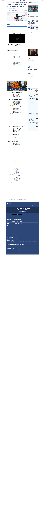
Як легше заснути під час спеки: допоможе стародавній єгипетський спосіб (31, 28)
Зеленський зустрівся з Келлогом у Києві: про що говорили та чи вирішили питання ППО (33, 58)
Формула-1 (21, 221)
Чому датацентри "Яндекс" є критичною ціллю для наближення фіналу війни (32, 95)
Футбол (13, 221)
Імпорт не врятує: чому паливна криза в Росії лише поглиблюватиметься (32, 99)
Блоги (28, 217)
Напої (15, 227)
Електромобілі (16, 225)
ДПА (20, 223)
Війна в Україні (17, 2)
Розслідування (25, 217)
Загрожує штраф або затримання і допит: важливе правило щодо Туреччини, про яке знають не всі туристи (33, 14)
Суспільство (33, 217)
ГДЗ (12, 223)
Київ (12, 219)
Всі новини (37, 217)
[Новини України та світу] (15, 199)
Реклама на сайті (14, 204)
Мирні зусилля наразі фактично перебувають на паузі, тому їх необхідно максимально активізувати (33, 73)
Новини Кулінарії (18, 227)
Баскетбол (15, 221)
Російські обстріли (30, 2)
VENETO (26, 2)
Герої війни (14, 2)
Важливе (29, 4)
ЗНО (21, 223)
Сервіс (20, 225)
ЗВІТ (17, 51)
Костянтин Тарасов (31, 96)
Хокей (17, 221)
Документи (20, 204)
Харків (14, 219)
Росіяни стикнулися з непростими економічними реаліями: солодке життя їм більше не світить (32, 114)
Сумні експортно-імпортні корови (32, 122)
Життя (20, 217)
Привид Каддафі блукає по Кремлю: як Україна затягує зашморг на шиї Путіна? (31, 90)
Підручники (15, 223)
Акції (18, 225)
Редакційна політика (11, 199)
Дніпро (19, 219)
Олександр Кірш (30, 120)
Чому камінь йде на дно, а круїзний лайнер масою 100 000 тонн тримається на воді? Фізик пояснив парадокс (31, 21)
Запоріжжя (16, 219)
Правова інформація (27, 203)
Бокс (19, 221)
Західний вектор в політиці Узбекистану (31, 126)
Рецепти (13, 227)
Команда (19, 203)
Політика (12, 217)
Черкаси (21, 219)
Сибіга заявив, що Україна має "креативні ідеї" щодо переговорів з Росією (33, 70)
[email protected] (14, 249)
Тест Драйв (13, 225)
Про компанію (13, 203)
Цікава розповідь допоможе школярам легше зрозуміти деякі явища (31, 24)
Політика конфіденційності (34, 203)
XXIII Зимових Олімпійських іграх (12, 29)
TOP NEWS (30, 48)
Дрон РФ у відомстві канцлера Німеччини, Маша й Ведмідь (31, 119)
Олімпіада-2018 (20, 199)
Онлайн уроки (17, 223)
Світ (15, 217)
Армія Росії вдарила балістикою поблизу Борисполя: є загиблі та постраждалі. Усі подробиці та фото (32, 64)
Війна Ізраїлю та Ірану (22, 2)
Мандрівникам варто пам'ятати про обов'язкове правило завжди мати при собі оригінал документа (33, 16)
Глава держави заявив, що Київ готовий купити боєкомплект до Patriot (32, 60)
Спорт (17, 199)
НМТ (23, 223)
